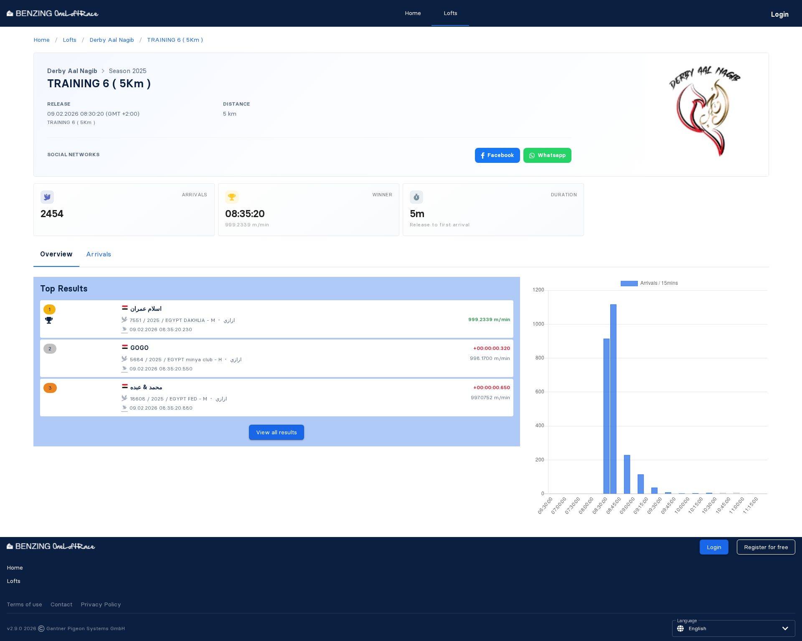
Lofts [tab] (450, 13)
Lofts (13, 581)
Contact (61, 604)
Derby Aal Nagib (72, 71)
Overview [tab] (56, 254)
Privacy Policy (101, 604)
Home (15, 567)
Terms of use (24, 604)
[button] (733, 628)
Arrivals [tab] (98, 254)
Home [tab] (413, 13)
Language (687, 621)
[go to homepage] (53, 13)
